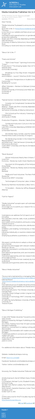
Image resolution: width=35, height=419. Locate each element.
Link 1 (3, 413)
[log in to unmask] (24, 15)
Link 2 (4, 415)
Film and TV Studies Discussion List (17, 6)
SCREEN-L (14, 3)
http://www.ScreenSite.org (11, 400)
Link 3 (4, 416)
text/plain (5, 19)
